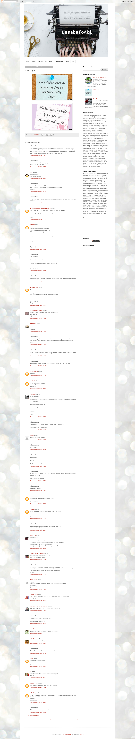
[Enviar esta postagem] (42, 134)
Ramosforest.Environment (37, 553)
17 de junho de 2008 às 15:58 (38, 712)
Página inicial (52, 719)
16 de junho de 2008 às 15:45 (38, 653)
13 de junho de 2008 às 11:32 (38, 344)
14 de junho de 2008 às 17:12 (38, 440)
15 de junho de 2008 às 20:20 (38, 600)
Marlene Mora (33, 579)
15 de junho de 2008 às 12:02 (38, 548)
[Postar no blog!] (47, 135)
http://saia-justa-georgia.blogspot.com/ (40, 208)
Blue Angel (33, 394)
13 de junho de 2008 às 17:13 (38, 375)
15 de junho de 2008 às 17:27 (38, 574)
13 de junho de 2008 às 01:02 (38, 203)
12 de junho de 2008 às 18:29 (38, 191)
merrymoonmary (67, 734)
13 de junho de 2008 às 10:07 (38, 305)
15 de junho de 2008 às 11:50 (38, 530)
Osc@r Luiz (33, 535)
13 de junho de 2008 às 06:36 (38, 249)
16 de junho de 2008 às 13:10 (38, 633)
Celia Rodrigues (34, 639)
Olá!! (31, 172)
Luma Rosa (33, 629)
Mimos (67, 61)
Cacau (31, 658)
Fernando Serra (34, 287)
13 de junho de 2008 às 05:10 (38, 219)
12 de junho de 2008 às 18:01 (38, 178)
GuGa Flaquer (33, 693)
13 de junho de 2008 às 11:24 (38, 331)
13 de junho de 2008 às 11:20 (38, 318)
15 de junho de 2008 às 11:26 (38, 518)
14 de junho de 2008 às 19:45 (38, 449)
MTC (73, 61)
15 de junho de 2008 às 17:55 (38, 589)
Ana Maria (32, 381)
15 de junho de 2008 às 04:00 (38, 490)
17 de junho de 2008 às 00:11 (38, 677)
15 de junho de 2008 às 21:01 (38, 610)
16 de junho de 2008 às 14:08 (38, 643)
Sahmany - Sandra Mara (36, 310)
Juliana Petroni (34, 683)
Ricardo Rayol (34, 371)
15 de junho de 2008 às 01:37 (38, 481)
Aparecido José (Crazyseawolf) (38, 606)
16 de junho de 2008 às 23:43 (38, 666)
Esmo (50, 61)
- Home (27, 61)
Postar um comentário (33, 715)
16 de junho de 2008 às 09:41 (38, 623)
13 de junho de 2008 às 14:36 (38, 356)
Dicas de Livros (42, 61)
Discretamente (97, 99)
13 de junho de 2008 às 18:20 (38, 388)
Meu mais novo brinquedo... (100, 77)
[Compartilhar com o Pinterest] (53, 135)
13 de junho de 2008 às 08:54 (38, 270)
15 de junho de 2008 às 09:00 (38, 504)
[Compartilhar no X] (49, 135)
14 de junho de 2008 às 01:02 (38, 430)
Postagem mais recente (32, 719)
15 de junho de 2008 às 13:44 (38, 559)
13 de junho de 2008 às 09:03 (38, 282)
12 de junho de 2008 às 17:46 (38, 155)
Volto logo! (96, 89)
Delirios (34, 61)
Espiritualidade (59, 61)
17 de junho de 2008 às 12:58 (38, 687)
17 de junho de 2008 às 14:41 (38, 702)
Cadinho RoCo (34, 594)
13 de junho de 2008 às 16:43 (38, 366)
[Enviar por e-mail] (46, 135)
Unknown (32, 496)
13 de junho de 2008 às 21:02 (38, 417)
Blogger (82, 734)
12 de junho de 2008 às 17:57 (38, 167)
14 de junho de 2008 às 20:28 (38, 466)
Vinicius (32, 435)
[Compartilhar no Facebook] (51, 135)
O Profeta (32, 224)
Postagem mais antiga (73, 719)
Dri (30, 671)
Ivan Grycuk (33, 323)
